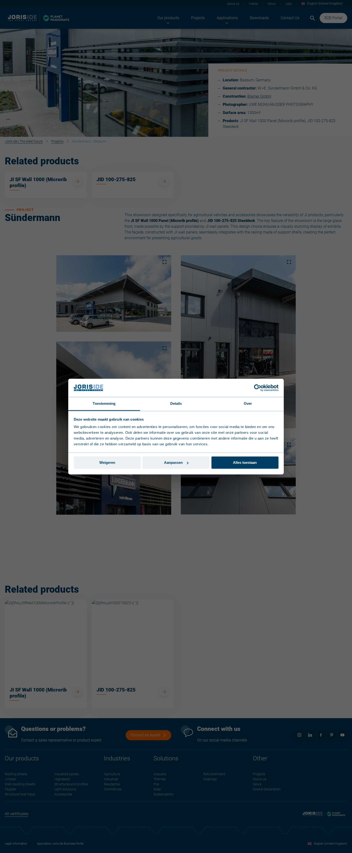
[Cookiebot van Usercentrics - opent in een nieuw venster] (257, 387)
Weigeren (107, 462)
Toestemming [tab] (104, 404)
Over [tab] (248, 404)
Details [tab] (176, 404)
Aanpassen (173, 462)
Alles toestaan (245, 462)
